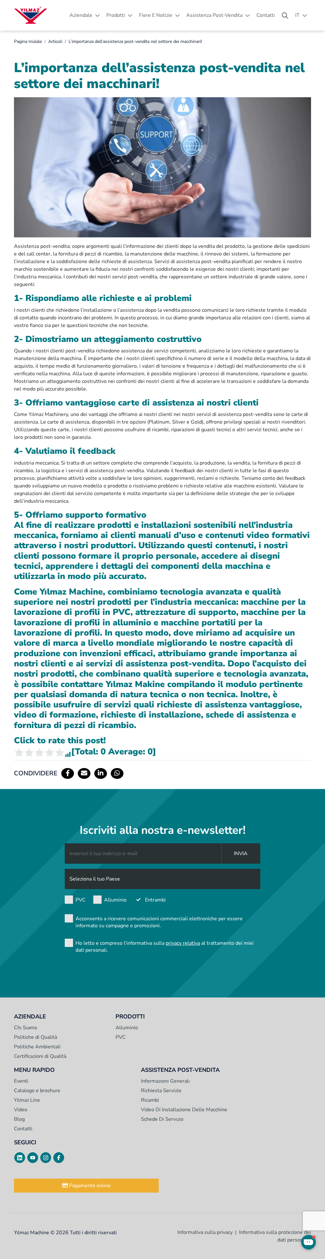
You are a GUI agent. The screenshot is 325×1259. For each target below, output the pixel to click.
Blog (19, 1119)
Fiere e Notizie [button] (155, 15)
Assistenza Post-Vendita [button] (214, 15)
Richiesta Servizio (161, 1090)
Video (20, 1109)
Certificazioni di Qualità (40, 1056)
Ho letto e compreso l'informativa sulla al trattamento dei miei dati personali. (165, 947)
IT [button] (297, 15)
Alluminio (115, 899)
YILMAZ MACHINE (30, 15)
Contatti (23, 1128)
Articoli (55, 41)
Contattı (265, 15)
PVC (81, 899)
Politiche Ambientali (37, 1046)
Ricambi (150, 1100)
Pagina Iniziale (28, 41)
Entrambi (155, 899)
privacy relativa (183, 943)
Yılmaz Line (27, 1100)
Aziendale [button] (81, 15)
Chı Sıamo (25, 1027)
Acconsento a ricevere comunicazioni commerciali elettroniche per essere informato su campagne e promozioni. (159, 922)
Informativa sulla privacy (205, 1232)
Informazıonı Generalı (165, 1081)
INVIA (241, 853)
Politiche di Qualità (35, 1037)
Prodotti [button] (115, 15)
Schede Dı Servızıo (162, 1119)
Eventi (21, 1081)
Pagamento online (89, 1185)
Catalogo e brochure (37, 1090)
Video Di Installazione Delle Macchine (184, 1109)
